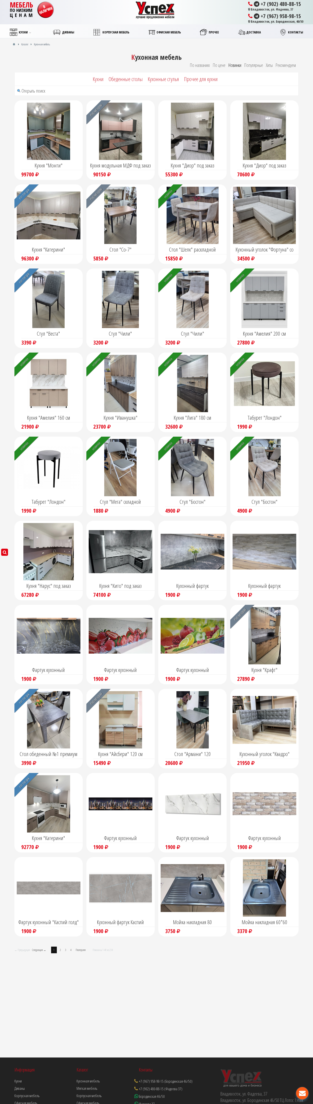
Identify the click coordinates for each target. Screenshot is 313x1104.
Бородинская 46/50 (151, 1096)
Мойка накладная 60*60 (264, 922)
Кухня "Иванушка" (120, 417)
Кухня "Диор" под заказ (192, 165)
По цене (219, 65)
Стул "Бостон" (193, 501)
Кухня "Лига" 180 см (192, 417)
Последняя (81, 950)
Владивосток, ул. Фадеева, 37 (271, 9)
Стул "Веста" (48, 333)
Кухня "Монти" (49, 165)
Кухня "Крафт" (264, 670)
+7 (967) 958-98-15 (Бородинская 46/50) (165, 1081)
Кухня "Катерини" (48, 249)
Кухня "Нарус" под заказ (48, 585)
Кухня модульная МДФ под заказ (120, 165)
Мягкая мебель (87, 1088)
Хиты (269, 65)
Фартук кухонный (48, 670)
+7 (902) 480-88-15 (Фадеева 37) (160, 1088)
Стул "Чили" (120, 333)
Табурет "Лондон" (264, 417)
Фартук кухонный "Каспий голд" (48, 922)
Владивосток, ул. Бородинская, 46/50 (276, 21)
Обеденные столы (126, 79)
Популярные (253, 65)
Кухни (98, 79)
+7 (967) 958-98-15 (280, 16)
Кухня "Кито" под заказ (120, 585)
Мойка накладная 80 (192, 922)
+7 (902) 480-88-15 (280, 4)
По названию (200, 65)
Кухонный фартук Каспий (120, 922)
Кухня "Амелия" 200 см (264, 333)
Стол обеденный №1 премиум (48, 754)
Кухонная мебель (88, 1081)
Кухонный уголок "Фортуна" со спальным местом (265, 250)
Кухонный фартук (192, 585)
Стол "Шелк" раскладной (192, 249)
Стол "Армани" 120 (192, 754)
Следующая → (39, 950)
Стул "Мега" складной (120, 501)
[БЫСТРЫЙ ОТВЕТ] (302, 1093)
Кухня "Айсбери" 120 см (120, 754)
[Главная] (14, 44)
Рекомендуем (285, 65)
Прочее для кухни (201, 79)
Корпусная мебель (89, 1095)
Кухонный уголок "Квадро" (264, 754)
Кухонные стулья (163, 79)
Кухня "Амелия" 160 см (48, 417)
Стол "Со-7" (121, 249)
